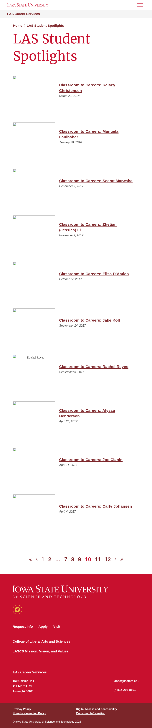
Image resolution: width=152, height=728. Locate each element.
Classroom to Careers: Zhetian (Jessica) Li (88, 227)
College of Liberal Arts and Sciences (41, 641)
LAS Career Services (23, 14)
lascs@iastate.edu (126, 681)
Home (17, 25)
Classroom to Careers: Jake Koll (89, 320)
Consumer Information (90, 713)
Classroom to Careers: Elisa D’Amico (94, 274)
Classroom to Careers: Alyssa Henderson (87, 413)
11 (98, 559)
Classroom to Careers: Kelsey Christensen (87, 88)
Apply (43, 626)
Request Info (23, 626)
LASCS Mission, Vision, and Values (40, 651)
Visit (56, 626)
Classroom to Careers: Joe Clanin (91, 459)
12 (108, 559)
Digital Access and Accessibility (96, 709)
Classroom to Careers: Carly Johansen (95, 506)
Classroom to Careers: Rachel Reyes (93, 366)
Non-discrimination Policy (29, 713)
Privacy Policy (22, 709)
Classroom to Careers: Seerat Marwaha (96, 181)
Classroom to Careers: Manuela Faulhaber (88, 134)
